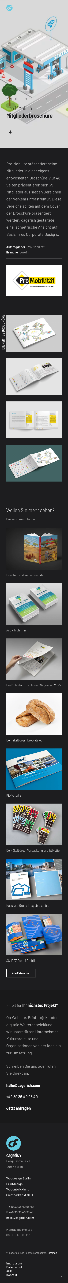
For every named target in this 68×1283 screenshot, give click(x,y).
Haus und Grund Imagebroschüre (27, 905)
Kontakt (11, 1275)
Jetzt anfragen (18, 1108)
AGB (9, 1271)
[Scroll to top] (61, 1275)
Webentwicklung (17, 1189)
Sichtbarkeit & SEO (19, 1195)
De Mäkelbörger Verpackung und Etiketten (33, 850)
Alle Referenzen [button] (21, 973)
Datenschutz (15, 1267)
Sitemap (52, 1252)
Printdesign (14, 1184)
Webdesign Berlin (18, 1178)
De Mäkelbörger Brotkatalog (24, 740)
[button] (60, 8)
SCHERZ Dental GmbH (20, 960)
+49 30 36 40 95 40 (22, 1096)
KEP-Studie (13, 795)
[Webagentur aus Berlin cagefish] (9, 8)
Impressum (14, 1263)
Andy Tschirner (16, 630)
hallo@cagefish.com (23, 1085)
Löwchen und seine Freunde (25, 575)
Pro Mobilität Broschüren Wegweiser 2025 (33, 685)
